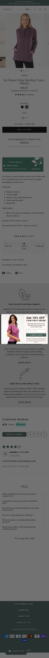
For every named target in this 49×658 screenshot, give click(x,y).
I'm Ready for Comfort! (36, 334)
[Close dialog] (46, 316)
